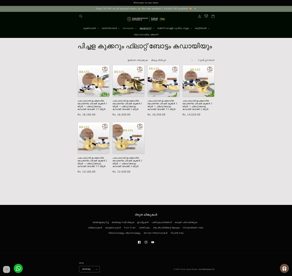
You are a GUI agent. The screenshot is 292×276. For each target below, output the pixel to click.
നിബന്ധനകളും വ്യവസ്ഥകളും (124, 233)
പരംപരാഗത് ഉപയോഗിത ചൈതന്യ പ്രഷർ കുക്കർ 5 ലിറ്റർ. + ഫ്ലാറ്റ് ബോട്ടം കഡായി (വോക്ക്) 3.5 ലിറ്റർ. (92, 105)
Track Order (130, 227)
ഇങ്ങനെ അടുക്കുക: (138, 60)
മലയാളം (86, 269)
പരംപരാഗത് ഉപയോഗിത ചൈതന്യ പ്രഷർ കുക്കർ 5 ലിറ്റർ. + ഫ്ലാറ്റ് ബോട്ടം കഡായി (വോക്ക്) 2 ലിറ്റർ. (127, 105)
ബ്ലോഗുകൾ (95, 227)
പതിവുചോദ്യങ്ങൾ (162, 222)
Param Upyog (186, 269)
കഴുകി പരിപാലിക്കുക (186, 222)
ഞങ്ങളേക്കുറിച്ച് (101, 222)
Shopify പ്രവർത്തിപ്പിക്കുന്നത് (203, 269)
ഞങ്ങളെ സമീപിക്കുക (123, 222)
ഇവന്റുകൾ (143, 222)
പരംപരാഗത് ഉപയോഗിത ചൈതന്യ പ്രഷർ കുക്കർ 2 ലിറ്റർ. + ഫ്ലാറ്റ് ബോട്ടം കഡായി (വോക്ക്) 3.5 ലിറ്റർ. (92, 162)
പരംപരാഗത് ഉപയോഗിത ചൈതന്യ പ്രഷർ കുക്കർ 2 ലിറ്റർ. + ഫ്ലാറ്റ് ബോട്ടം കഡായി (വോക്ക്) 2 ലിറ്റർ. (127, 162)
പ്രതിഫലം (144, 227)
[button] (81, 16)
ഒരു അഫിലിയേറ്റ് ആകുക (166, 227)
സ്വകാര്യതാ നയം (193, 227)
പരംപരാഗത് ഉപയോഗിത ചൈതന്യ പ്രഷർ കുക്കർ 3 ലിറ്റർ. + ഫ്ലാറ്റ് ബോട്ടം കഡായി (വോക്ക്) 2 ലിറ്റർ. (197, 105)
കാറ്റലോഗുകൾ (113, 227)
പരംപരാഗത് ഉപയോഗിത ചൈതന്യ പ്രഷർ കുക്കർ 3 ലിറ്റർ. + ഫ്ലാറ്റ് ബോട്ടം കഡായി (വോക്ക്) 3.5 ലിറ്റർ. (162, 105)
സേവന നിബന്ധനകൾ (155, 233)
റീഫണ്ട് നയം (177, 233)
